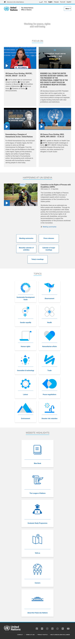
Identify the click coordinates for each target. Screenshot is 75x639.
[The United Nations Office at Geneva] (6, 8)
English (50, 2)
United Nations (14, 8)
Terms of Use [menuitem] (30, 634)
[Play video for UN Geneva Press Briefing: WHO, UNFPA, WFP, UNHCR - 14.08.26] (55, 119)
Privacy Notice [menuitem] (43, 634)
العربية (41, 2)
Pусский (62, 2)
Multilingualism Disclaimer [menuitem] (60, 634)
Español (69, 2)
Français (56, 2)
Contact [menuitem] (20, 634)
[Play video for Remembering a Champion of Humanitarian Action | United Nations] (20, 119)
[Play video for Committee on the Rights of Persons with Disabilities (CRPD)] (21, 195)
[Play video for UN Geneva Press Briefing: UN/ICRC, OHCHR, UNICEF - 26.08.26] (20, 58)
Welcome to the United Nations (15, 2)
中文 (45, 2)
